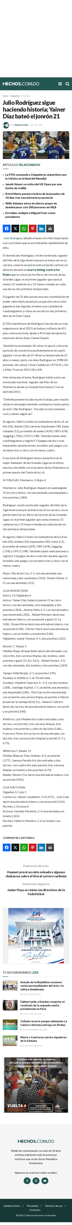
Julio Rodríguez (13, 238)
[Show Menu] (60, 83)
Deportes (15, 95)
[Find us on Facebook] (27, 1180)
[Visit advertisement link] (36, 935)
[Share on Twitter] (15, 228)
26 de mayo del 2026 (32, 1046)
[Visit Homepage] (29, 83)
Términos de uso (54, 1205)
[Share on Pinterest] (33, 228)
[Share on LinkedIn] (41, 228)
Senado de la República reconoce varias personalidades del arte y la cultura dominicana (42, 986)
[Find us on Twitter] (36, 1180)
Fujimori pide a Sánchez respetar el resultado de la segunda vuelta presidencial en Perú (42, 1005)
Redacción (21, 125)
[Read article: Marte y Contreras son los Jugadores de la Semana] (10, 1041)
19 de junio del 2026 (32, 1014)
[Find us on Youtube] (44, 1180)
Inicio (5, 95)
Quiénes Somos (12, 1205)
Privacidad (32, 1205)
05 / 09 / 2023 (36, 125)
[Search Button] (67, 83)
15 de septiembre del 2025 (34, 1030)
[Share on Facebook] (7, 228)
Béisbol (26, 95)
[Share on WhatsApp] (24, 228)
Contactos (34, 1209)
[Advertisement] (36, 39)
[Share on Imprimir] (50, 228)
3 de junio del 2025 (31, 994)
